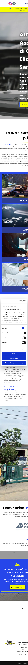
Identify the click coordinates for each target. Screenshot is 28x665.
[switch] (24, 333)
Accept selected (14, 358)
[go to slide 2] (27, 539)
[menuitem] (9, 9)
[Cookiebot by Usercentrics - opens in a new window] (19, 301)
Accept (14, 353)
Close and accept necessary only (14, 362)
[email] (14, 4)
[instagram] (10, 4)
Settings (21, 349)
